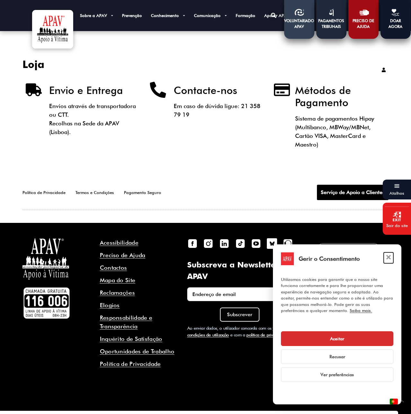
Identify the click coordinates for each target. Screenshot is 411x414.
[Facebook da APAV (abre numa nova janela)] (192, 243)
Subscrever (239, 314)
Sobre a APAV (93, 15)
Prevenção (132, 15)
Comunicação (207, 15)
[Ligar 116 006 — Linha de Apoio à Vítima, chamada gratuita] (46, 303)
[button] (388, 257)
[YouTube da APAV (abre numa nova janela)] (256, 243)
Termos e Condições (94, 192)
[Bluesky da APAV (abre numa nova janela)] (272, 243)
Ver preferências (337, 374)
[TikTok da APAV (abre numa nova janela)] (240, 243)
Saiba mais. (361, 310)
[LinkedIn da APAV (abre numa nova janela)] (224, 243)
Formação (245, 15)
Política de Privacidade (44, 192)
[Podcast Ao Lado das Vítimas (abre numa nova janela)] (288, 243)
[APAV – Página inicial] (53, 29)
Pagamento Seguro (142, 192)
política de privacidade (266, 334)
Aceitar (337, 338)
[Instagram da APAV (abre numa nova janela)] (208, 243)
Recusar (337, 356)
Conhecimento (165, 15)
